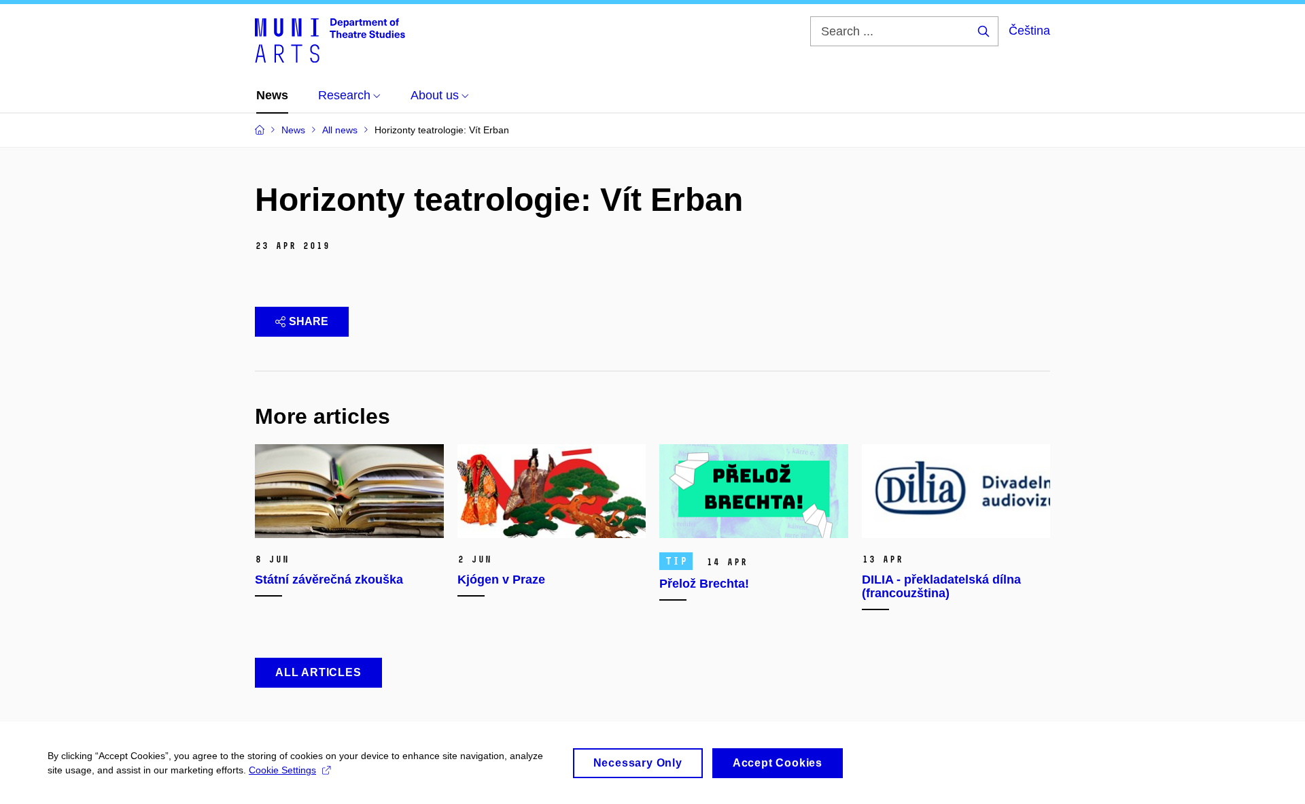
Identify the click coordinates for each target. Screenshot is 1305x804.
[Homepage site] (330, 39)
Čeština (1029, 30)
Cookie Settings (282, 770)
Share (308, 321)
